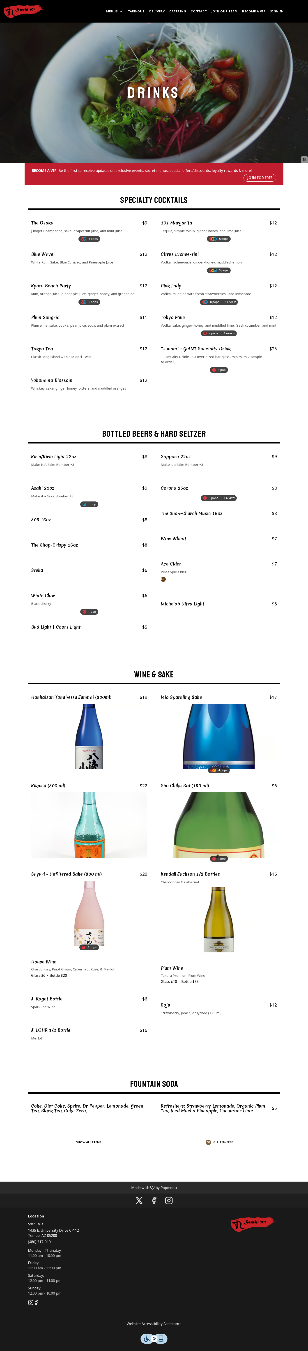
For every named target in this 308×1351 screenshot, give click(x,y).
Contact (199, 11)
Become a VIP (254, 11)
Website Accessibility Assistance (154, 1323)
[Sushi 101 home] (24, 11)
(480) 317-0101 (40, 1241)
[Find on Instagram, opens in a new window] (169, 1201)
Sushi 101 (254, 1224)
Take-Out (136, 11)
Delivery (157, 11)
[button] (115, 11)
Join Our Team (224, 11)
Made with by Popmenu (90, 1187)
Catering (177, 11)
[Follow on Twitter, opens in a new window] (139, 1201)
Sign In (277, 11)
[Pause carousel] (304, 159)
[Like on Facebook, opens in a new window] (154, 1201)
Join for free (259, 177)
